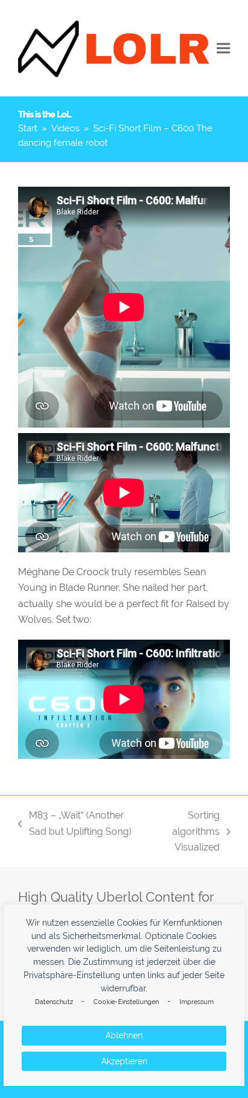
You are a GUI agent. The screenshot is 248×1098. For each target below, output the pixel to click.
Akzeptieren (124, 1061)
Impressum (196, 1002)
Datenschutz (54, 1002)
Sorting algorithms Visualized (185, 832)
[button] (223, 48)
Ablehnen (124, 1035)
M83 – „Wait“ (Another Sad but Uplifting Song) (74, 824)
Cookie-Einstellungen (126, 1002)
